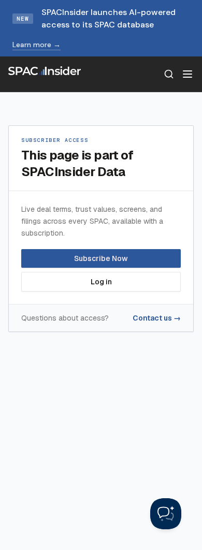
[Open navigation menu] (187, 74)
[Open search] (169, 74)
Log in (101, 281)
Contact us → (157, 318)
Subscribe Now (101, 258)
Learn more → (36, 44)
